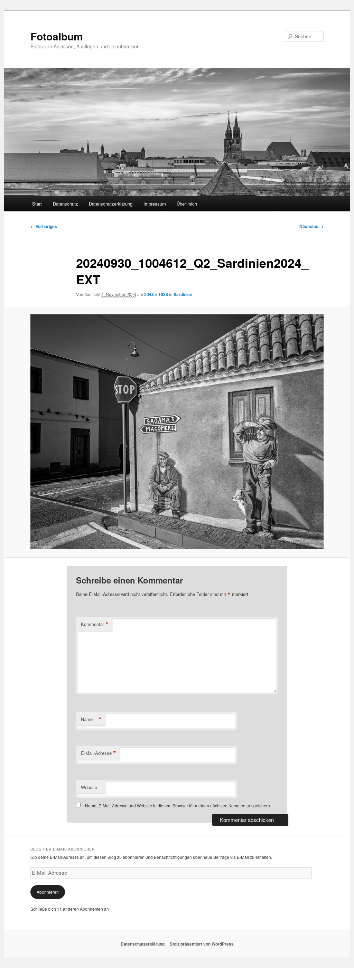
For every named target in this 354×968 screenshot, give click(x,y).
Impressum (154, 203)
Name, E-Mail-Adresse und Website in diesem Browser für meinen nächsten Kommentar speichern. (178, 805)
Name (91, 719)
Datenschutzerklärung (110, 203)
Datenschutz (65, 203)
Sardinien (183, 294)
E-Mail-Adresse (98, 753)
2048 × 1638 (156, 294)
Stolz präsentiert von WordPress (202, 944)
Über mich (187, 203)
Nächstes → (311, 226)
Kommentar (95, 624)
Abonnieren (48, 892)
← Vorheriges (43, 226)
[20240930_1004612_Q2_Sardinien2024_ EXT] (177, 431)
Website (89, 787)
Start (37, 203)
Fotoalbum (56, 36)
